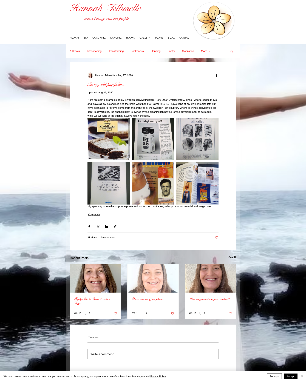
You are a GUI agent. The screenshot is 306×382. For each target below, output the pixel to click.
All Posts (75, 51)
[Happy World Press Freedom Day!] (95, 278)
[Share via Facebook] (89, 226)
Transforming (116, 51)
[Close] (302, 376)
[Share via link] (115, 226)
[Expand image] (108, 139)
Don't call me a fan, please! (148, 299)
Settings (274, 376)
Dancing (155, 51)
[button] (231, 51)
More (204, 51)
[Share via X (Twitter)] (98, 226)
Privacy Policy (158, 376)
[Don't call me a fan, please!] (153, 278)
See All (232, 257)
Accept (290, 376)
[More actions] (216, 75)
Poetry (171, 51)
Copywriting (94, 214)
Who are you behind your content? (209, 299)
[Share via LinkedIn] (106, 226)
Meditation (188, 51)
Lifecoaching (94, 51)
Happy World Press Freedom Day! (92, 301)
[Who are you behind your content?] (210, 278)
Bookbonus (137, 51)
